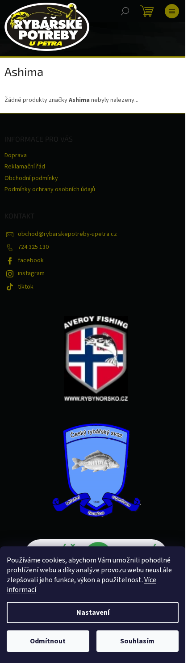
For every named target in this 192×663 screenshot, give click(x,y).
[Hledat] (125, 11)
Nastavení (92, 612)
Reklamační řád (24, 166)
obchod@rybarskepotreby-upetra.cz (67, 234)
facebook (31, 260)
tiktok (25, 286)
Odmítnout (48, 641)
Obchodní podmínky (31, 178)
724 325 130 (33, 247)
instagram (31, 273)
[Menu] (172, 11)
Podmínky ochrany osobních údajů (49, 189)
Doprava (15, 155)
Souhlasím (137, 641)
